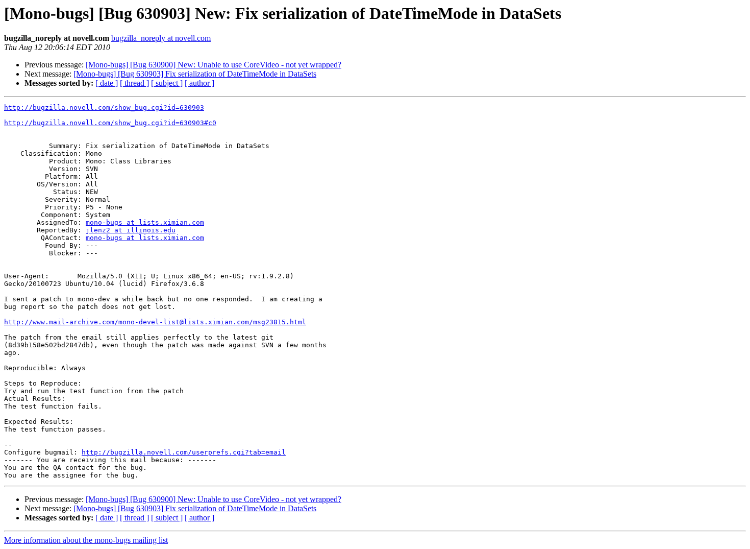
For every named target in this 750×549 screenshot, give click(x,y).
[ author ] (199, 83)
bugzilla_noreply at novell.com (161, 38)
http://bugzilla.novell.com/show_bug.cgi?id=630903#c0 (110, 123)
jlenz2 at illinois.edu (131, 230)
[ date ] (106, 83)
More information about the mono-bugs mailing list (86, 540)
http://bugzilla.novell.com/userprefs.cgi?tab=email (184, 452)
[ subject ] (167, 83)
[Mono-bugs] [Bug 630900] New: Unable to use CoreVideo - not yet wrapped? (213, 64)
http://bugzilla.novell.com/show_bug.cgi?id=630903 (104, 107)
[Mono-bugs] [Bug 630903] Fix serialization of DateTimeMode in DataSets (194, 73)
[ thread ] (134, 83)
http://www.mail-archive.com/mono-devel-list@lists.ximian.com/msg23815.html (155, 322)
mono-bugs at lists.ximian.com (145, 222)
